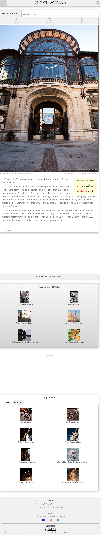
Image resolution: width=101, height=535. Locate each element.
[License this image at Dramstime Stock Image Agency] (85, 186)
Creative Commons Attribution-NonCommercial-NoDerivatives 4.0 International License (62, 533)
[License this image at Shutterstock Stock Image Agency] (85, 191)
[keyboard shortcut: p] (16, 20)
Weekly (8, 402)
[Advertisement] (49, 253)
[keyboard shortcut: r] (49, 20)
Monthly (18, 402)
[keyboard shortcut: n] (82, 20)
